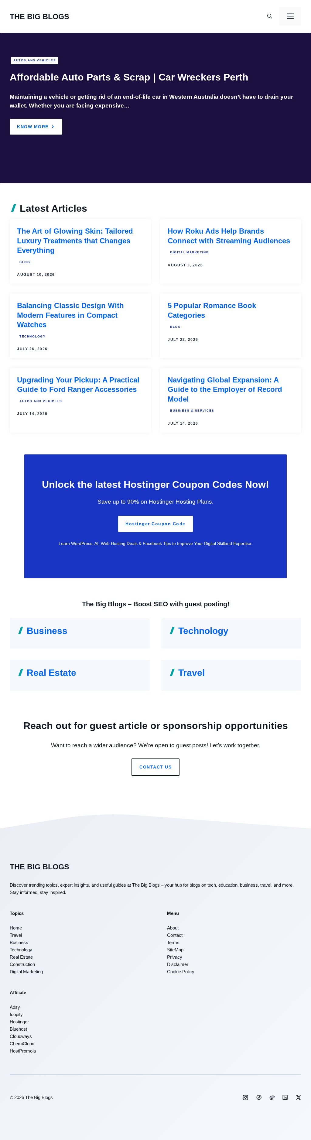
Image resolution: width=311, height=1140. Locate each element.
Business (47, 631)
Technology (32, 336)
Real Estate (51, 673)
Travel (191, 673)
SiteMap (175, 949)
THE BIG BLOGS (39, 16)
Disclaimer (177, 964)
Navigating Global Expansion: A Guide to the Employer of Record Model (225, 389)
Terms (173, 942)
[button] (269, 16)
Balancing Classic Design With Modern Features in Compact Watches (70, 315)
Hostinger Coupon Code (155, 523)
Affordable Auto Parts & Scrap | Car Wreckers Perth (129, 77)
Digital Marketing (189, 252)
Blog (24, 262)
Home (16, 927)
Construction (22, 964)
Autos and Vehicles (34, 60)
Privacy (174, 957)
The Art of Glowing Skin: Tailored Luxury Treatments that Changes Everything (75, 240)
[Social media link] (245, 1097)
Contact (175, 935)
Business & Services (192, 410)
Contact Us (155, 767)
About (173, 927)
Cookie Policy (180, 971)
